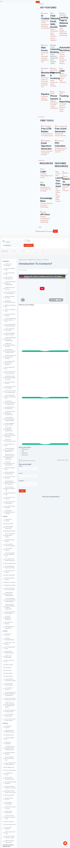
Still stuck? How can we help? (28, 460)
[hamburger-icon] (38, 2)
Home (20, 259)
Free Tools (41, 116)
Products (41, 4)
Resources (41, 160)
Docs (25, 259)
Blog (40, 227)
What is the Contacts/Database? (51, 496)
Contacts (30, 259)
